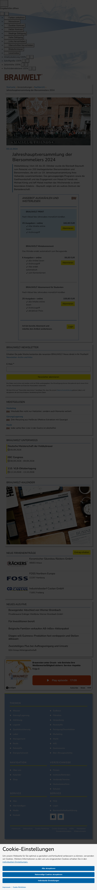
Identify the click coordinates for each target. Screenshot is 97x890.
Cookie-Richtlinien (19, 887)
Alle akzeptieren (48, 868)
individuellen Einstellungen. (15, 862)
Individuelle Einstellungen (48, 880)
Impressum (6, 887)
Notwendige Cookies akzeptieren (48, 874)
